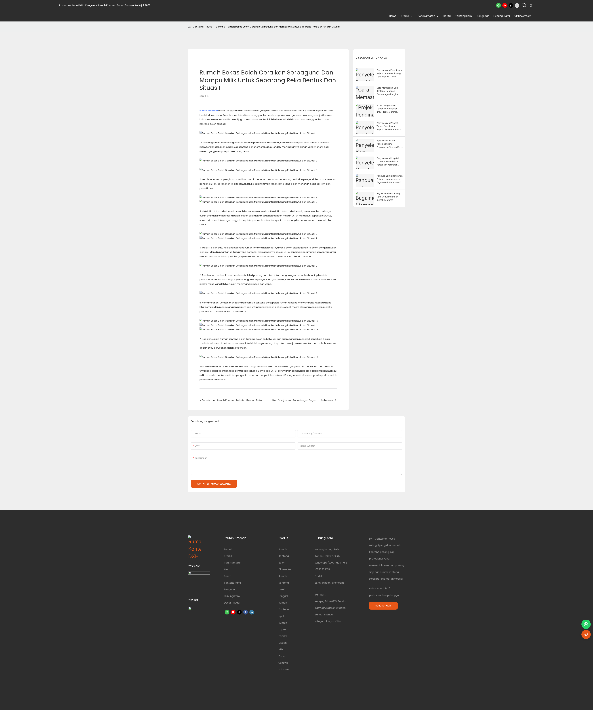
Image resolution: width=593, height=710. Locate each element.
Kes (226, 569)
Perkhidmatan (232, 562)
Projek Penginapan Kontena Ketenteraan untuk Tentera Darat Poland (386, 108)
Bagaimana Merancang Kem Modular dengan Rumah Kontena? (388, 196)
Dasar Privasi (232, 602)
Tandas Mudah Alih (282, 642)
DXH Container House (200, 26)
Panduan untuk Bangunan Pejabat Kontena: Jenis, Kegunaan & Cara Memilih (389, 179)
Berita (219, 26)
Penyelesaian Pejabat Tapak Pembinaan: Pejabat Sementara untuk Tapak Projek (389, 126)
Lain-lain (283, 669)
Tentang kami (232, 583)
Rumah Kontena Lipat (283, 609)
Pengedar (230, 589)
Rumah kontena (209, 110)
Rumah (228, 549)
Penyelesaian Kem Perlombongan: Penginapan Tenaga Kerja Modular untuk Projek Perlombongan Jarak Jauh (389, 144)
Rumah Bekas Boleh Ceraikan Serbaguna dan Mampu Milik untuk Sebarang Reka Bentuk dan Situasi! (283, 26)
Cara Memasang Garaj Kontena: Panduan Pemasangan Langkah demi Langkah (387, 91)
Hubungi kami (232, 596)
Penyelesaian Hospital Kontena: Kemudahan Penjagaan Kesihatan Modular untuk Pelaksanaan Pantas (387, 161)
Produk (228, 556)
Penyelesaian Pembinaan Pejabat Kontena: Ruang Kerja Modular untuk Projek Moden (389, 73)
